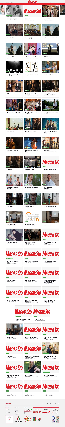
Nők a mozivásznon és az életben (13, 300)
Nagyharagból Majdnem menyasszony (32, 187)
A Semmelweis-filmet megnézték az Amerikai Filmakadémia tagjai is (50, 94)
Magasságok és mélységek (30, 280)
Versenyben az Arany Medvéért (49, 394)
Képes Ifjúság (8, 412)
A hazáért (45, 224)
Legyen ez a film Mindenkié (49, 375)
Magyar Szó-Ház (37, 409)
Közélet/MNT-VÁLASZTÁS (10, 258)
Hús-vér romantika (28, 375)
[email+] (58, 404)
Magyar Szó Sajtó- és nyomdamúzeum (55, 410)
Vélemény (45, 34)
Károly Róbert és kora (11, 37)
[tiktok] (50, 404)
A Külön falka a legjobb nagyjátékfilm (23, 319)
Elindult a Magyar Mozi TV (30, 224)
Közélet (26, 128)
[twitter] (51, 2)
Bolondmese (27, 18)
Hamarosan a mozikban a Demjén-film (14, 112)
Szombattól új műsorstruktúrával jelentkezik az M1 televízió (13, 19)
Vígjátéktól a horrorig (48, 56)
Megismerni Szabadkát (11, 280)
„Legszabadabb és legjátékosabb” (50, 206)
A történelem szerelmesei (12, 242)
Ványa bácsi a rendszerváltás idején (50, 74)
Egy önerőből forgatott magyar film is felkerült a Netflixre (32, 357)
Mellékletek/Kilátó (46, 147)
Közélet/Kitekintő (27, 147)
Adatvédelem (17, 411)
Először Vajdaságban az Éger (12, 150)
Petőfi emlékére (10, 206)
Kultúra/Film (8, 34)
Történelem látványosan (11, 224)
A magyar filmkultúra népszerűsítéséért (29, 38)
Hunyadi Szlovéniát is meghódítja (13, 56)
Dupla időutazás (10, 356)
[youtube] (48, 404)
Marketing (16, 410)
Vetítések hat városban (29, 169)
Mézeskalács (7, 409)
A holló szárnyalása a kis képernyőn (50, 37)
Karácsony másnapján (11, 93)
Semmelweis (9, 169)
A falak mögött (10, 337)
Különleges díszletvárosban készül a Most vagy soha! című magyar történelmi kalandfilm (50, 281)
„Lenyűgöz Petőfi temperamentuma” (50, 261)
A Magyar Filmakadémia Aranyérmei (31, 74)
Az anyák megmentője (11, 131)
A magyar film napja (29, 394)
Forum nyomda (46, 409)
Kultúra (8, 128)
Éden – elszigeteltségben (11, 394)
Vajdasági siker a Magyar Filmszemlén (32, 56)
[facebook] (50, 2)
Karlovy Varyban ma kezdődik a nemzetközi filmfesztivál (49, 301)
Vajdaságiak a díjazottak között (50, 169)
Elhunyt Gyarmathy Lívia (39, 319)
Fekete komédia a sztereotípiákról (31, 261)
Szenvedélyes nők (47, 18)
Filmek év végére (47, 150)
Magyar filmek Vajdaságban (30, 131)
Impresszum (16, 414)
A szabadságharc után (29, 206)
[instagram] (55, 2)
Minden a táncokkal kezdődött (31, 337)
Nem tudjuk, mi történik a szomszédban (48, 188)
